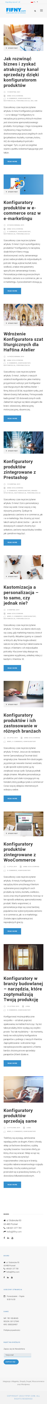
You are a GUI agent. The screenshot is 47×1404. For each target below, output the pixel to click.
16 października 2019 (15, 356)
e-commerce (12, 98)
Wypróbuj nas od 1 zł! (12, 2)
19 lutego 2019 (13, 1006)
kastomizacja (9, 101)
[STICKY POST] (23, 37)
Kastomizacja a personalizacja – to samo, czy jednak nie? (21, 595)
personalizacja (23, 101)
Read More (12, 161)
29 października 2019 (15, 225)
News (9, 616)
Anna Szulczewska (15, 96)
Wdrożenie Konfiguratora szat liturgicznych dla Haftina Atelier (23, 341)
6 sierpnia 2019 (13, 610)
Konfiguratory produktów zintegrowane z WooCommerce (20, 852)
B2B (36, 101)
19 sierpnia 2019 (13, 484)
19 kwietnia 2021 (13, 92)
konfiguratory (24, 98)
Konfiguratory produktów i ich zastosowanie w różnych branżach (22, 723)
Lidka (28, 1006)
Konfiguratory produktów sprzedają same (20, 1116)
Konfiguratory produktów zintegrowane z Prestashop (20, 469)
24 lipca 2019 (12, 738)
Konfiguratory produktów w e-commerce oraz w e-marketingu (22, 210)
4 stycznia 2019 (13, 1128)
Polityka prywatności (12, 1330)
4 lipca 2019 (12, 866)
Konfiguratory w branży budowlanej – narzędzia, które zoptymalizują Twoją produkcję (23, 989)
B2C (32, 101)
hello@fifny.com (14, 1231)
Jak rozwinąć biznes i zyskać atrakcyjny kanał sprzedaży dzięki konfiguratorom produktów (21, 72)
